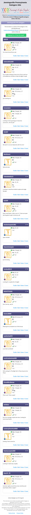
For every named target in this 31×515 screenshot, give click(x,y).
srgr (5, 85)
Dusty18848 (7, 313)
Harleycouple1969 (9, 451)
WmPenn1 (7, 154)
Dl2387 (6, 132)
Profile (15, 55)
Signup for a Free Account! (16, 35)
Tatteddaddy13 (8, 176)
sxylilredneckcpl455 (10, 358)
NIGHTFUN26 (8, 291)
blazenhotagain (9, 247)
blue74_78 (7, 473)
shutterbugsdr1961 (10, 224)
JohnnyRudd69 (8, 61)
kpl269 (6, 200)
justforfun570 (8, 336)
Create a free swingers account (11, 30)
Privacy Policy (20, 513)
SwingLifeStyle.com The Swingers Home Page (18, 15)
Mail (19, 55)
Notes (22, 55)
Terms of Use (12, 513)
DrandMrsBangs (9, 382)
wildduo (6, 404)
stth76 (6, 39)
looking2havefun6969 (11, 428)
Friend (26, 55)
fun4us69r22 (8, 269)
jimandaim (7, 108)
